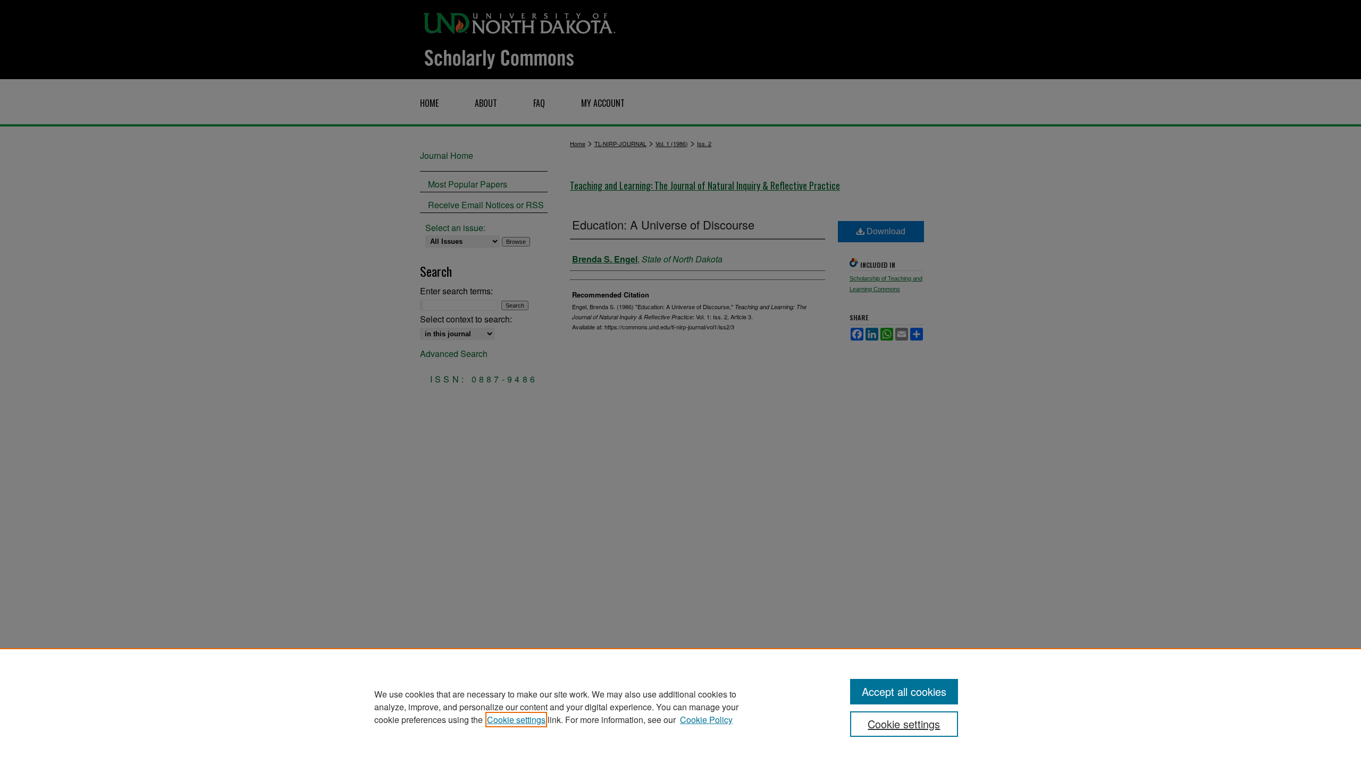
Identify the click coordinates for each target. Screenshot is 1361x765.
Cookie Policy (706, 719)
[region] (680, 706)
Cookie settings (516, 719)
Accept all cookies (904, 691)
